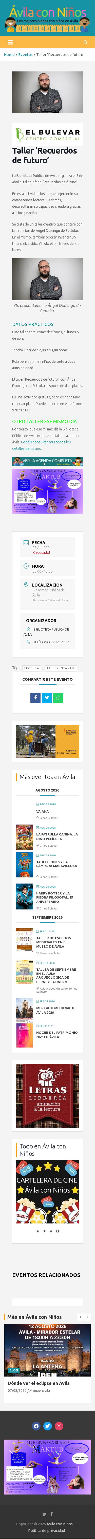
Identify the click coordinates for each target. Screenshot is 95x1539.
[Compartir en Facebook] (35, 698)
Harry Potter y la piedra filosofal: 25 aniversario (54, 897)
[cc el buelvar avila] (47, 126)
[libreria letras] (47, 1066)
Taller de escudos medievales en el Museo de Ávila (53, 942)
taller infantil (61, 668)
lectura (31, 668)
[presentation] (80, 1317)
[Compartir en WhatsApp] (58, 698)
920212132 (60, 642)
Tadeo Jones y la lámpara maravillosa (56, 864)
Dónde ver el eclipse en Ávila (39, 1383)
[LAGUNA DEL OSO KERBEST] (47, 727)
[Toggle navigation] (10, 42)
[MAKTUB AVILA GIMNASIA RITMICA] (47, 471)
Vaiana (42, 811)
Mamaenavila (39, 1390)
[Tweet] (47, 698)
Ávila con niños (60, 1524)
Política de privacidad (46, 1530)
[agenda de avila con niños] (47, 459)
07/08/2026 (17, 1390)
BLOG (13, 1370)
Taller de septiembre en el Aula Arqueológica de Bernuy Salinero (56, 976)
